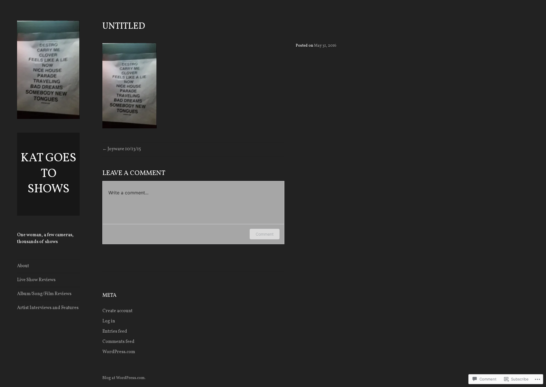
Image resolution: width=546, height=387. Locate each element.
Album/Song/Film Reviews (44, 294)
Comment (265, 234)
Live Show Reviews (36, 280)
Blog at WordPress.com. (124, 378)
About (23, 266)
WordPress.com (118, 352)
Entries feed (114, 331)
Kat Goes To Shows (48, 174)
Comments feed (118, 342)
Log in (108, 321)
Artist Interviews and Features (47, 308)
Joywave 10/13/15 (124, 149)
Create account (117, 311)
